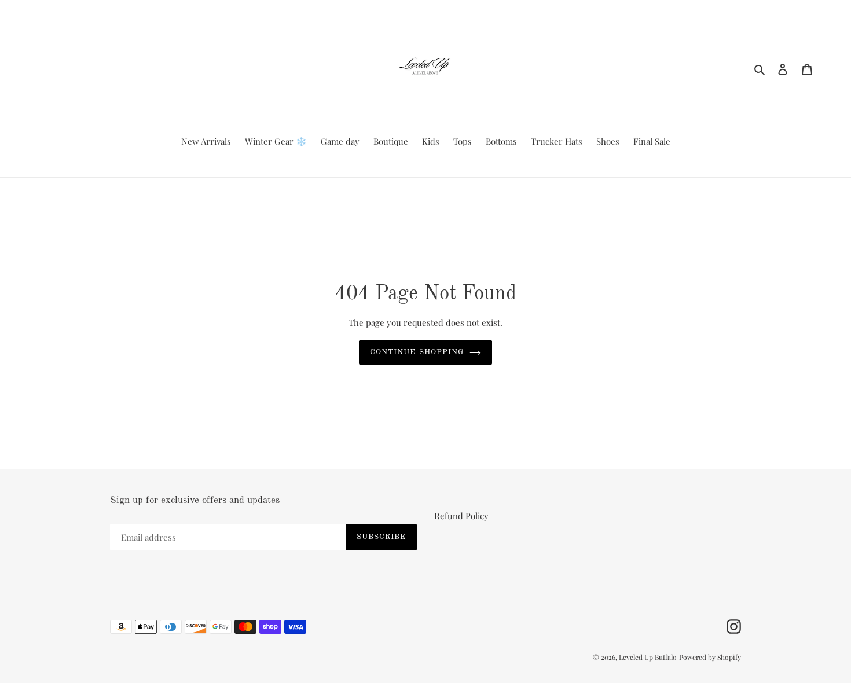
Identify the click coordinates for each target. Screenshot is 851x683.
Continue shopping (417, 352)
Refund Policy (461, 516)
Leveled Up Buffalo (648, 657)
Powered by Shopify (710, 657)
